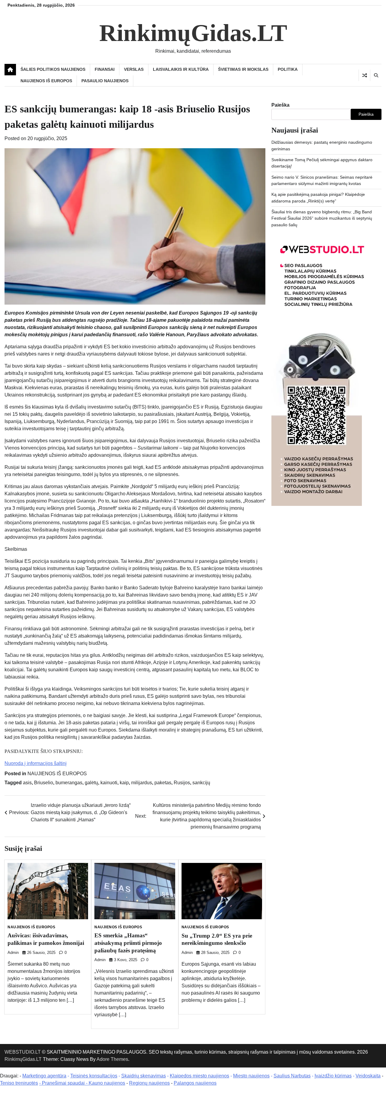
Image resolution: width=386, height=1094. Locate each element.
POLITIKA (288, 69)
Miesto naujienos (251, 1075)
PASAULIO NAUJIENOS (104, 80)
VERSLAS (134, 69)
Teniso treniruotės (19, 1083)
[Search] (375, 75)
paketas (162, 782)
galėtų (91, 782)
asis (27, 782)
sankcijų (201, 782)
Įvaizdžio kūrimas (333, 1075)
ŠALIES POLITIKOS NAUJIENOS (53, 69)
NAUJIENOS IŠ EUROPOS (46, 80)
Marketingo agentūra (44, 1075)
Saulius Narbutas (292, 1075)
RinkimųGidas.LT (193, 33)
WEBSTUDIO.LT (23, 1052)
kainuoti (108, 782)
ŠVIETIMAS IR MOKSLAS (243, 69)
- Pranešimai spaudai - (64, 1083)
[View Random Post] (364, 75)
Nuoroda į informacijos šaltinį (36, 763)
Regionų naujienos (149, 1083)
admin (13, 953)
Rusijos (182, 782)
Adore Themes (112, 1059)
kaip (124, 782)
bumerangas (68, 782)
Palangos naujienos (195, 1083)
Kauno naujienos (107, 1083)
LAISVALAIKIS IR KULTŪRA (181, 69)
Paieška (280, 105)
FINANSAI (105, 69)
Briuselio (43, 782)
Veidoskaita (368, 1075)
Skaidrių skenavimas (143, 1075)
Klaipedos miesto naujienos (199, 1075)
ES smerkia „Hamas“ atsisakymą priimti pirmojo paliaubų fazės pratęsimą (128, 942)
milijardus (141, 782)
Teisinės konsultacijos (93, 1075)
